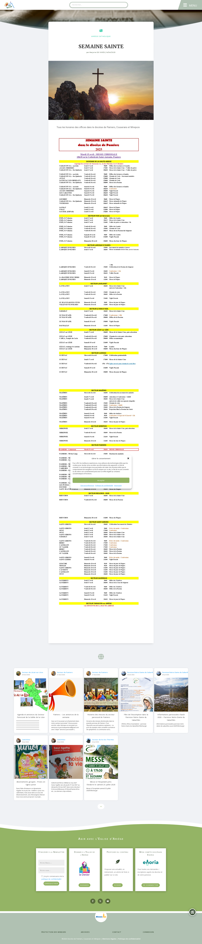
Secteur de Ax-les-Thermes (103, 740)
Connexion (148, 932)
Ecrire (117, 885)
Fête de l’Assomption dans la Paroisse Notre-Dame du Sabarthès (136, 717)
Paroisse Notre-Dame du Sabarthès (141, 672)
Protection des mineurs (53, 932)
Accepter (101, 480)
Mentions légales (109, 939)
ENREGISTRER (51, 883)
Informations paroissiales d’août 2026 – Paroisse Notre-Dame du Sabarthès (171, 717)
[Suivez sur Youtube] (107, 901)
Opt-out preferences (87, 486)
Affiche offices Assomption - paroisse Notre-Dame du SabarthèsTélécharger (134, 725)
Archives (85, 932)
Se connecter (150, 885)
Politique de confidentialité (104, 486)
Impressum (118, 486)
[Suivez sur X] (100, 901)
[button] (128, 458)
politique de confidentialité (51, 879)
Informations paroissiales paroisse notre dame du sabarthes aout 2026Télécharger (170, 725)
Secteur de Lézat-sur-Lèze (32, 672)
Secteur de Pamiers (65, 672)
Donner (84, 885)
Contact (116, 932)
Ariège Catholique (101, 36)
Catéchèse (26, 740)
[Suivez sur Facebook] (92, 901)
